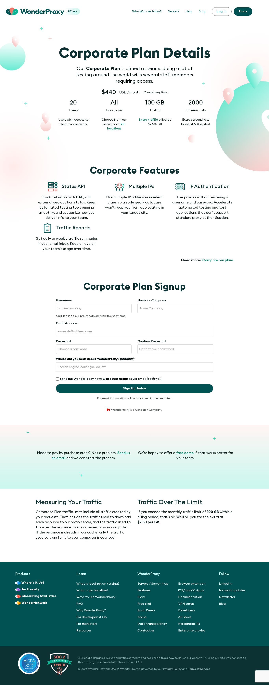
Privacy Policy (172, 669)
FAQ (79, 603)
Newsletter (227, 597)
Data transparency (152, 623)
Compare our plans (218, 260)
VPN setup (186, 603)
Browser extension (191, 583)
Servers (173, 11)
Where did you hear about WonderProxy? (95, 359)
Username (64, 300)
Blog (202, 11)
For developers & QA (91, 617)
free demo (185, 453)
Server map (159, 583)
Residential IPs (189, 623)
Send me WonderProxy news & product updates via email (110, 378)
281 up (72, 11)
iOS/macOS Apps (191, 590)
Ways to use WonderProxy (95, 597)
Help (189, 11)
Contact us (145, 630)
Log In (221, 11)
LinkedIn (225, 583)
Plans (243, 11)
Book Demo (146, 610)
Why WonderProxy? (147, 11)
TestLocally (30, 589)
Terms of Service (199, 669)
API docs (184, 617)
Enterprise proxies (191, 630)
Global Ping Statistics (38, 596)
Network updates (232, 590)
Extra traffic (148, 119)
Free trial (144, 603)
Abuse (142, 617)
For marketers (86, 623)
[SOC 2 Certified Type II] (45, 663)
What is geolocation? (92, 590)
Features (143, 590)
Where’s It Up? (32, 582)
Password (63, 341)
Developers (186, 610)
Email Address (67, 323)
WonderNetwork (34, 602)
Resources (83, 630)
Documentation (190, 597)
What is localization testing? (97, 583)
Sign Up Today (134, 388)
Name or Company (151, 300)
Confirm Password (151, 341)
